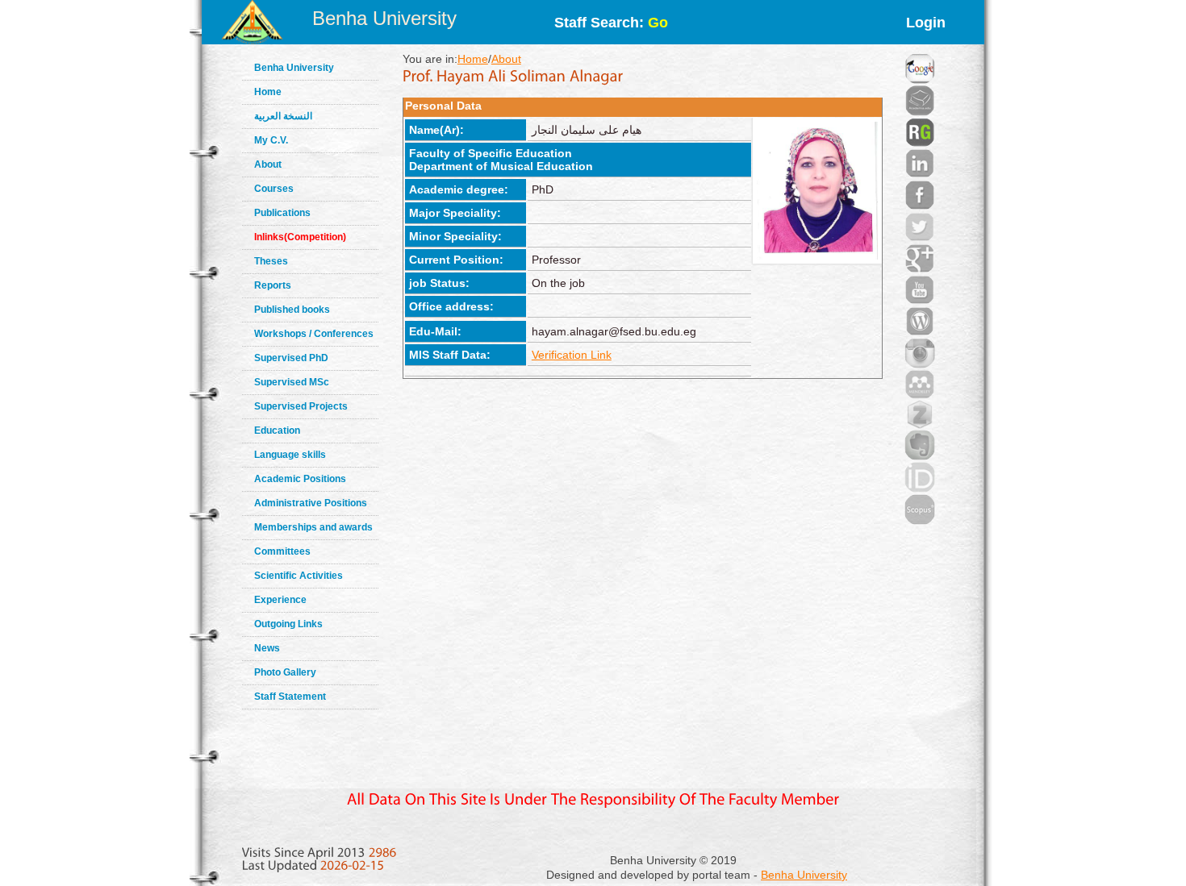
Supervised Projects (301, 406)
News (267, 648)
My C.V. (271, 140)
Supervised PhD (291, 358)
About (268, 164)
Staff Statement (290, 696)
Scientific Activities (298, 575)
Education (277, 430)
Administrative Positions (310, 503)
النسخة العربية (283, 116)
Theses (271, 261)
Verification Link (572, 354)
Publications (282, 212)
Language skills (290, 454)
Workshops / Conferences (314, 333)
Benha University (384, 18)
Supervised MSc (291, 382)
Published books (292, 309)
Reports (272, 285)
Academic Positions (300, 479)
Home (268, 92)
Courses (274, 188)
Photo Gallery (285, 672)
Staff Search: (611, 23)
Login (926, 23)
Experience (280, 599)
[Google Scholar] (920, 48)
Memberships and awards (313, 527)
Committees (282, 551)
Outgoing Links (288, 624)
